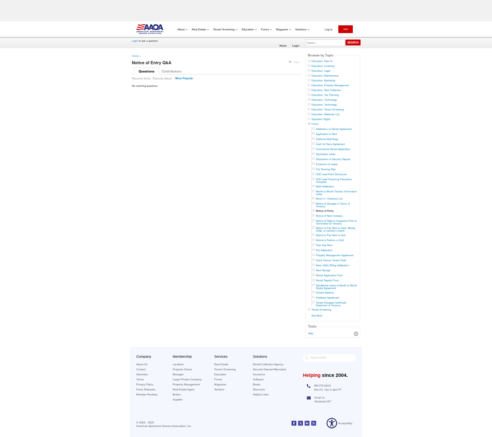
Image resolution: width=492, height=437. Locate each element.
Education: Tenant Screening (327, 109)
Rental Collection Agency (268, 364)
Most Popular (184, 78)
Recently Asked (162, 78)
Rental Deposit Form (327, 280)
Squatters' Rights (321, 119)
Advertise (142, 374)
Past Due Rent (324, 245)
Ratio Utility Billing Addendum (332, 265)
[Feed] (313, 423)
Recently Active (141, 78)
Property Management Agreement (335, 255)
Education (220, 374)
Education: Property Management (330, 85)
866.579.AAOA (322, 385)
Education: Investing (322, 66)
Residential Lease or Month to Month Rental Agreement (336, 286)
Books (256, 384)
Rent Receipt (323, 270)
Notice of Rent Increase (329, 215)
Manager (178, 374)
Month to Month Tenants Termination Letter (336, 192)
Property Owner (182, 369)
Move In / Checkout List (329, 198)
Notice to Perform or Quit (330, 240)
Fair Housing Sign (326, 169)
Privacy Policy (144, 384)
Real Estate (221, 364)
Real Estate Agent (183, 389)
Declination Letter (325, 154)
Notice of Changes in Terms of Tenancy (333, 205)
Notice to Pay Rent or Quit (330, 235)
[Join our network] (307, 423)
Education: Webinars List (325, 114)
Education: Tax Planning (325, 95)
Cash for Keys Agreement (330, 144)
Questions (146, 71)
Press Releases (145, 389)
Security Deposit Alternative (269, 369)
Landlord (178, 364)
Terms (140, 379)
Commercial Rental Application (333, 149)
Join (345, 29)
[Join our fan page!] (294, 423)
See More (316, 315)
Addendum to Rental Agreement (334, 128)
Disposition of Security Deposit (333, 159)
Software (258, 379)
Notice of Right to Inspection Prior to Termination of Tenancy (336, 222)
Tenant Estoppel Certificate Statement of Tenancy (331, 304)
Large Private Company (187, 379)
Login (135, 41)
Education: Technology (324, 99)
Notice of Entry (325, 210)
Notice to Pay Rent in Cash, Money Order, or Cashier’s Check (336, 229)
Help (310, 333)
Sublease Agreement (327, 297)
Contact (141, 369)
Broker (177, 394)
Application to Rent (326, 133)
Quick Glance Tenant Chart (331, 260)
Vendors (219, 389)
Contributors (171, 71)
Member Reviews (147, 394)
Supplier (178, 399)
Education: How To (322, 61)
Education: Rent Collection (326, 90)
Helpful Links (261, 394)
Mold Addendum (325, 186)
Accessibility (345, 423)
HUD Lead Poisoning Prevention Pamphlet (334, 180)
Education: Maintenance (325, 75)
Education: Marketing (323, 80)
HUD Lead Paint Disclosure (331, 174)
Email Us (320, 397)
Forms (135, 55)
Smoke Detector (325, 292)
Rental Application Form (329, 275)
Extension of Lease (327, 164)
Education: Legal (320, 70)
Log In (329, 29)
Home (283, 45)
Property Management (186, 384)
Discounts (259, 389)
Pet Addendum (324, 250)
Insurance (259, 374)
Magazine (220, 384)
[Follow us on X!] (300, 423)
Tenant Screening (321, 309)
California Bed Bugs (327, 138)
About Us (142, 364)
